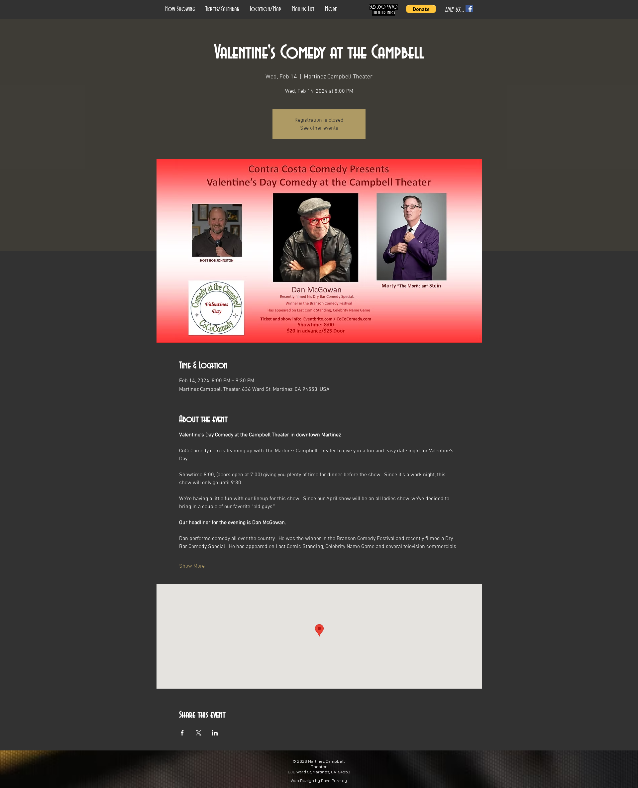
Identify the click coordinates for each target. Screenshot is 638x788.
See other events (319, 128)
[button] (421, 9)
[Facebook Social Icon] (469, 8)
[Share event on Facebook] (182, 732)
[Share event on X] (198, 732)
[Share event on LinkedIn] (215, 732)
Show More (192, 566)
